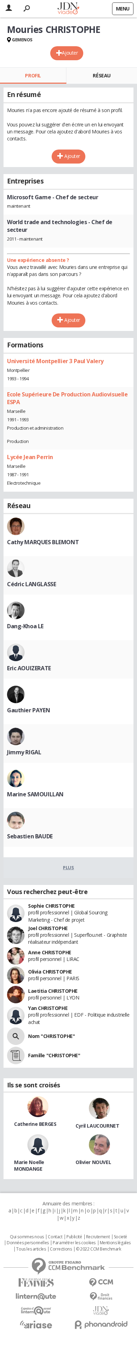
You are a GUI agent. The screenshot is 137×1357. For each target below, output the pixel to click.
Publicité (74, 1236)
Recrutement (98, 1236)
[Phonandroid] (100, 1324)
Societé (120, 1236)
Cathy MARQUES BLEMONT (43, 542)
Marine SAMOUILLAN (35, 794)
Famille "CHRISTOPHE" (54, 1055)
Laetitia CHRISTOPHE (53, 991)
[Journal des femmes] (36, 1282)
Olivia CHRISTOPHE (50, 971)
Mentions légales (115, 1242)
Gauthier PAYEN (28, 710)
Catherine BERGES (35, 1124)
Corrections (61, 1249)
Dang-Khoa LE (25, 626)
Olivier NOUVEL (93, 1162)
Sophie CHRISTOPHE (51, 905)
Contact (55, 1236)
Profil (33, 75)
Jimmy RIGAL (24, 752)
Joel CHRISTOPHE (48, 928)
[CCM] (100, 1282)
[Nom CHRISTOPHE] (16, 1036)
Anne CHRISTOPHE (49, 952)
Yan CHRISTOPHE (47, 1008)
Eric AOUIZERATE (29, 668)
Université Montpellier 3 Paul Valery (55, 361)
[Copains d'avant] (36, 1310)
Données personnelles (28, 1242)
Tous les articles (31, 1249)
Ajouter (70, 52)
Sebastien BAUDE (30, 836)
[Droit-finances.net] (100, 1296)
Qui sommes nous (27, 1236)
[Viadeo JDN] (100, 1310)
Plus (68, 867)
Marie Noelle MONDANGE (29, 1165)
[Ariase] (36, 1324)
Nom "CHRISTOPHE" (51, 1036)
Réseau (101, 75)
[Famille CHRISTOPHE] (16, 1055)
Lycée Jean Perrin (30, 457)
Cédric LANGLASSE (31, 584)
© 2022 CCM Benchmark (98, 1249)
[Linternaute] (36, 1296)
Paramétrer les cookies (74, 1242)
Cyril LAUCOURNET (97, 1125)
